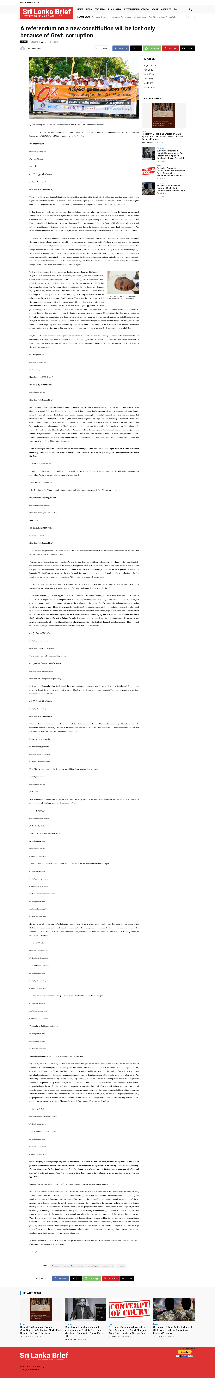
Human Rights (92, 1266)
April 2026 (148, 83)
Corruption (56, 1266)
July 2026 (148, 70)
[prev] (188, 17)
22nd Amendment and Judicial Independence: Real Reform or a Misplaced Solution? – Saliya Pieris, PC (170, 154)
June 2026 (148, 74)
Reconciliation (107, 1266)
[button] (190, 9)
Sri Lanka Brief (34, 48)
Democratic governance (73, 1266)
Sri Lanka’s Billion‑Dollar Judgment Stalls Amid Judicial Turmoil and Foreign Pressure (127, 17)
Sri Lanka (120, 1266)
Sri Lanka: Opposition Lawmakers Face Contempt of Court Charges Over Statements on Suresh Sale (171, 172)
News (24, 42)
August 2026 (149, 65)
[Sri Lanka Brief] (23, 48)
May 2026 (148, 78)
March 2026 (149, 87)
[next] (193, 17)
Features (160, 148)
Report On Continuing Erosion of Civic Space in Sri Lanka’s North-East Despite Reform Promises (162, 136)
